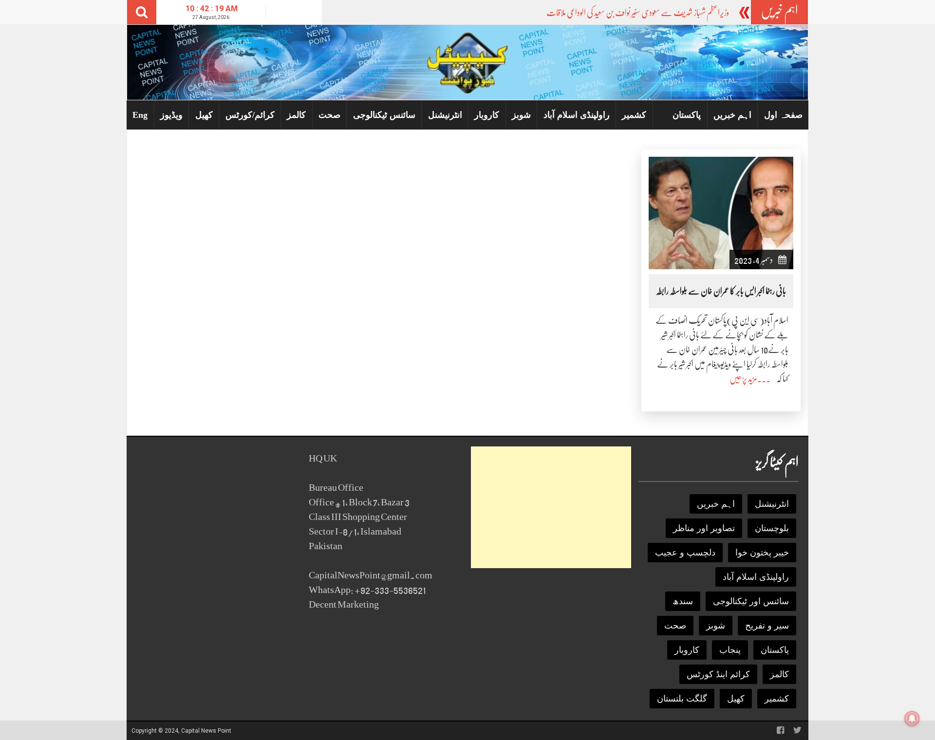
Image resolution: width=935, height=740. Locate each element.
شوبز (521, 115)
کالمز (296, 115)
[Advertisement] (551, 507)
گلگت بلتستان (682, 698)
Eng (140, 115)
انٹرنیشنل (445, 115)
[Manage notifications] (912, 718)
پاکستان (687, 115)
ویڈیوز (171, 115)
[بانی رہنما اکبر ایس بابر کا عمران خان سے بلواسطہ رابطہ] (721, 212)
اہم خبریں (732, 115)
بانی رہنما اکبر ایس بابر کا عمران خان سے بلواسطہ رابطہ (721, 291)
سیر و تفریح (767, 625)
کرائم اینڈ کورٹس (718, 674)
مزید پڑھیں (743, 379)
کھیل (204, 115)
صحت (329, 115)
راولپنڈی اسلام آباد (576, 115)
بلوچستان (772, 528)
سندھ (683, 601)
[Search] (141, 12)
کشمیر (634, 115)
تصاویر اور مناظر (704, 528)
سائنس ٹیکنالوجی (384, 115)
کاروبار (486, 115)
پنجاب (730, 650)
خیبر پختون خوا (762, 552)
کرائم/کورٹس (250, 115)
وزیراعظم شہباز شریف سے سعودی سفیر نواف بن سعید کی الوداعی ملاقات (637, 13)
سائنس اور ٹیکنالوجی (751, 601)
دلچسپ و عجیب (685, 552)
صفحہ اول (783, 115)
